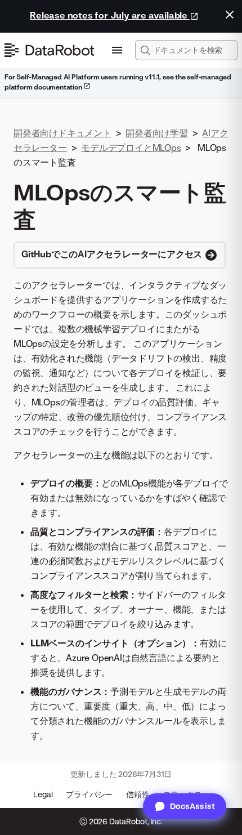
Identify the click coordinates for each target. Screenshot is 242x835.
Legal (42, 794)
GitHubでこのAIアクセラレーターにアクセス (112, 254)
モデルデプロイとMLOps (131, 147)
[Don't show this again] (229, 14)
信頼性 (137, 794)
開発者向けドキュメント (62, 133)
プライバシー (89, 794)
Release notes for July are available (110, 15)
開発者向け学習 (157, 133)
